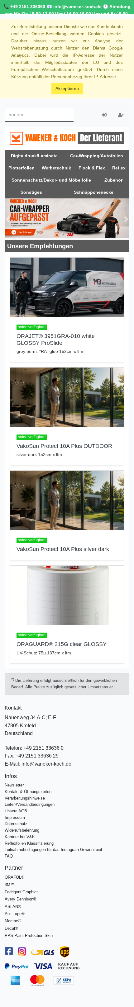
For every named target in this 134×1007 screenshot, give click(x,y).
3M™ (9, 884)
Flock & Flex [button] (92, 167)
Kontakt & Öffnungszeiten (28, 791)
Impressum (15, 817)
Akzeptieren (67, 88)
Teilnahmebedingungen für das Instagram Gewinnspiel (53, 849)
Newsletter (14, 785)
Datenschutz (16, 823)
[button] (8, 219)
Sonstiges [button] (31, 192)
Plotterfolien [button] (21, 167)
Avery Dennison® (20, 899)
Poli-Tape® (15, 913)
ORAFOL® (14, 877)
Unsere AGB (16, 811)
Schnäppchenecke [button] (93, 192)
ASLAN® (13, 906)
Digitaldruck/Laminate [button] (34, 155)
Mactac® (13, 921)
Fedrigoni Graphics (22, 892)
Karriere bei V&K (20, 836)
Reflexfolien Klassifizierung (29, 843)
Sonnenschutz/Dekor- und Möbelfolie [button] (51, 180)
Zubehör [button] (113, 180)
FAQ (9, 856)
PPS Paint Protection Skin (29, 935)
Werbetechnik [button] (56, 167)
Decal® (11, 928)
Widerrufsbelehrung (22, 830)
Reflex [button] (119, 167)
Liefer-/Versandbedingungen (30, 804)
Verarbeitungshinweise (25, 798)
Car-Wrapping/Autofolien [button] (96, 155)
